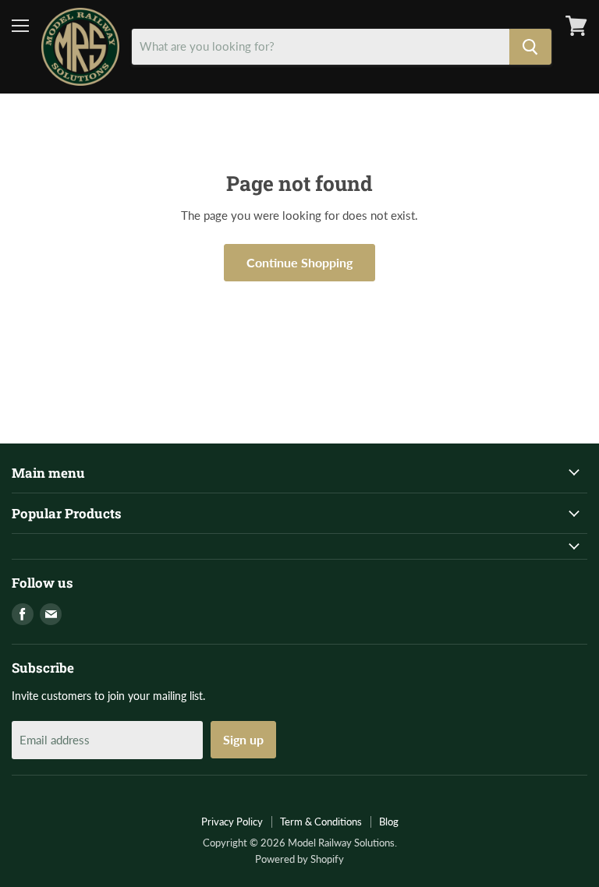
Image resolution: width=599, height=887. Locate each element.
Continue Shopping (299, 262)
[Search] (530, 47)
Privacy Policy (232, 821)
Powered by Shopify (299, 859)
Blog (389, 821)
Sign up (243, 739)
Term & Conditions (321, 821)
